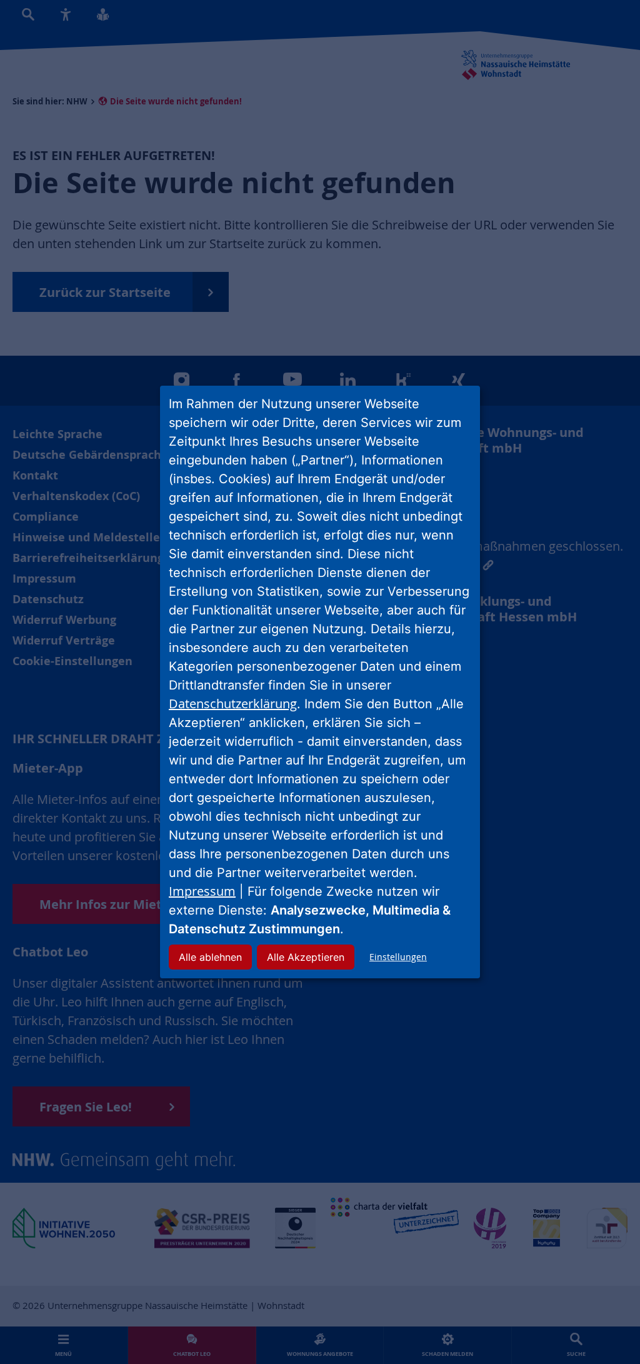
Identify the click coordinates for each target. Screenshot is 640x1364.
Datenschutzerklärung (233, 703)
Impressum (202, 891)
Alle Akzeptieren (305, 957)
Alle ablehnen (210, 957)
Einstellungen (398, 957)
